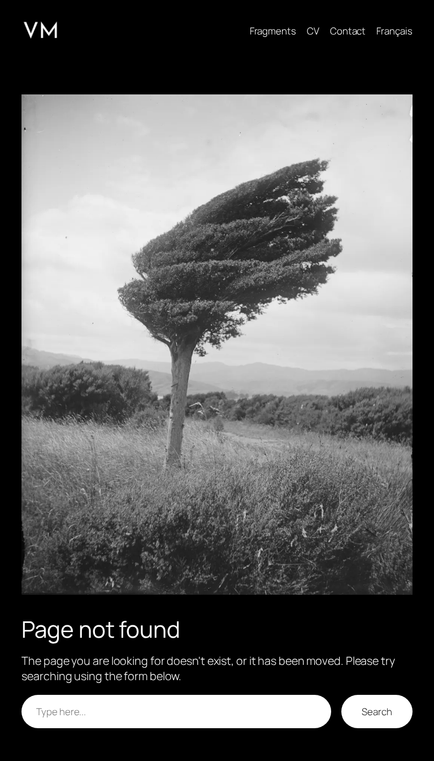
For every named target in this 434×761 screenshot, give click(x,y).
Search (377, 711)
